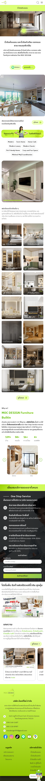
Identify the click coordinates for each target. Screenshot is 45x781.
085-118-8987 (12, 726)
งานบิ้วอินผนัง (36, 766)
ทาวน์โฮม (26, 440)
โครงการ (9, 759)
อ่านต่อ (13, 678)
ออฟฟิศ (37, 440)
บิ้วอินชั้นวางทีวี (8, 633)
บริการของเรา (9, 752)
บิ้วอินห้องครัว (38, 631)
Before (14, 476)
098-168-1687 (12, 722)
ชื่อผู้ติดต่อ (7, 558)
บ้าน (6, 440)
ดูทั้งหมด (36, 122)
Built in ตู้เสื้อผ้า (35, 763)
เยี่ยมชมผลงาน (8, 755)
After (31, 476)
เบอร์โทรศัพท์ (8, 566)
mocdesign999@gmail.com (16, 730)
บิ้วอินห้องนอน (27, 631)
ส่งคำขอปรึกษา (22, 576)
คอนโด (17, 440)
